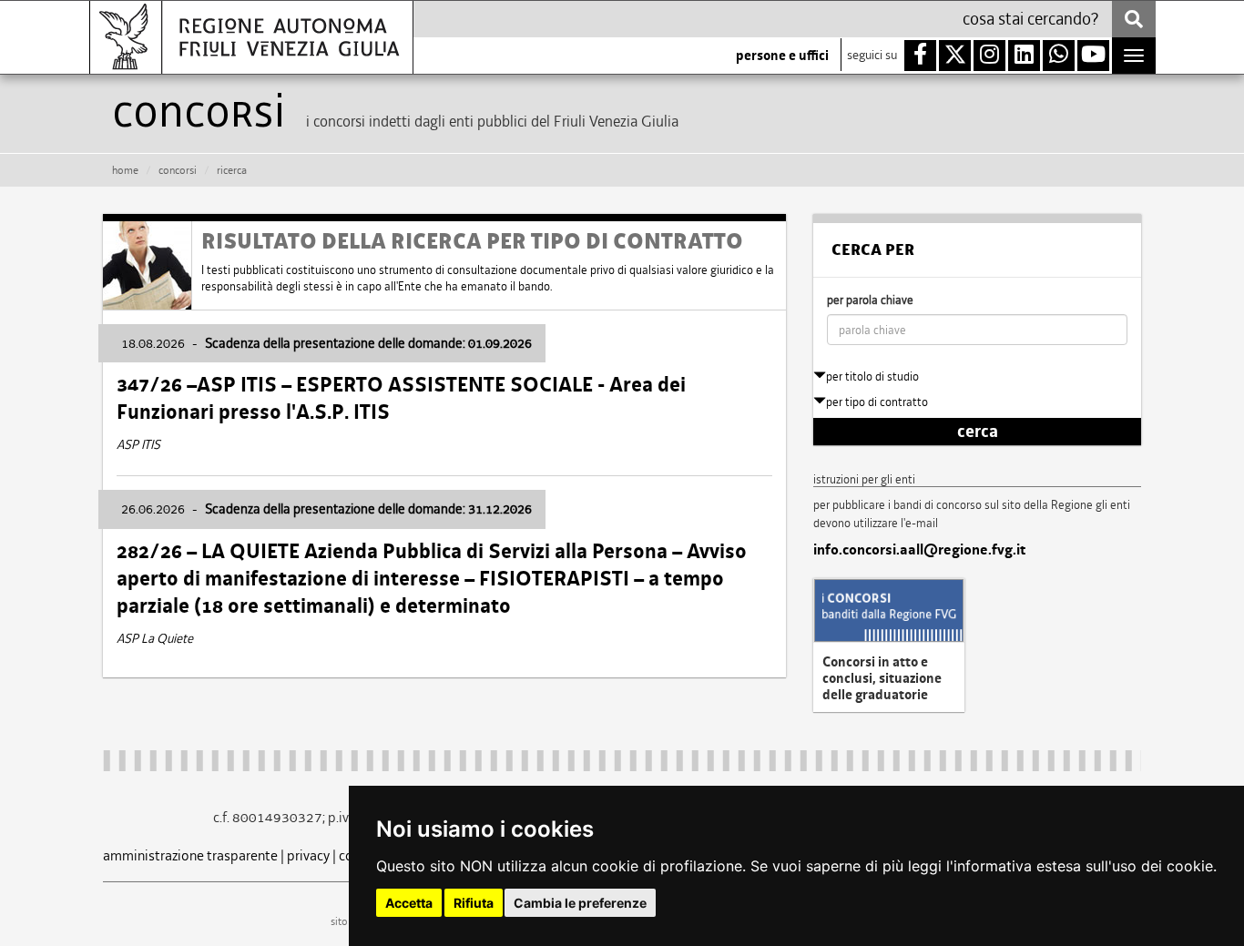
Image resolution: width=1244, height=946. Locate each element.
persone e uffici (782, 55)
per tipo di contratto (877, 402)
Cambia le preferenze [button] (580, 902)
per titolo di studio (872, 376)
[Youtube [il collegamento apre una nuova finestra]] (1093, 55)
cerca (977, 431)
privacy (308, 855)
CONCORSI (177, 170)
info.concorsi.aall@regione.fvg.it (919, 550)
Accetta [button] (409, 902)
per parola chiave (870, 300)
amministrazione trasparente (190, 855)
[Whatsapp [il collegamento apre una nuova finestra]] (1059, 55)
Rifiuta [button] (474, 902)
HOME (125, 170)
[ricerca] (1134, 19)
